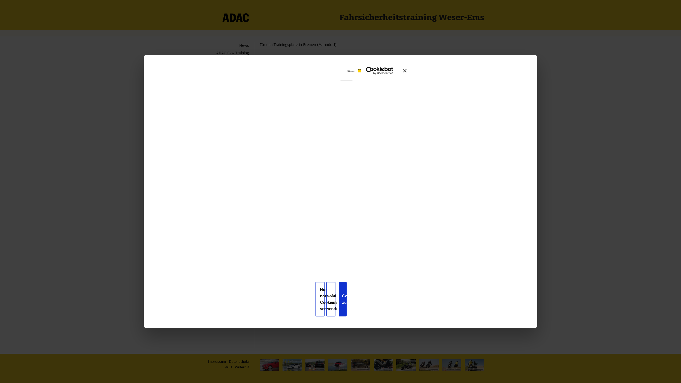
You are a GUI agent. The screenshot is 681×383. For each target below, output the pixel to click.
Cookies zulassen (344, 298)
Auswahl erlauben (333, 298)
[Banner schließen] (405, 70)
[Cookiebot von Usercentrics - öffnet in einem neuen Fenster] (377, 70)
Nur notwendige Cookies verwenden (322, 299)
